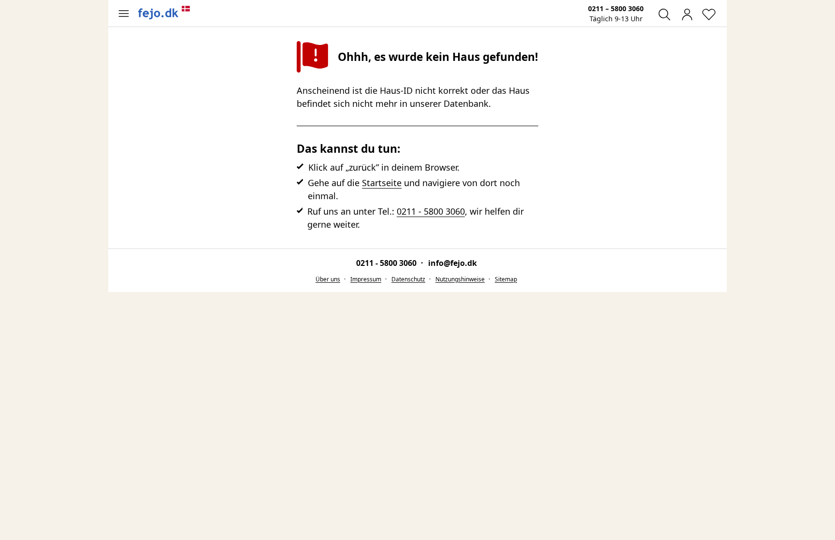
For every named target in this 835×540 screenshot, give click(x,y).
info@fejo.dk (452, 263)
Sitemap (506, 279)
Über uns (328, 279)
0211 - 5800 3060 (431, 211)
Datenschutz (408, 279)
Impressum (365, 279)
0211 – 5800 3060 (616, 8)
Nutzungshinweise (460, 279)
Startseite (382, 183)
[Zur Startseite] (164, 12)
